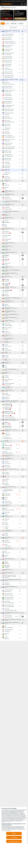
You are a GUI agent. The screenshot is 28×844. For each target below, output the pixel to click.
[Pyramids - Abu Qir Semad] (13, 332)
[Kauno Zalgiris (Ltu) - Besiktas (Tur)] (13, 46)
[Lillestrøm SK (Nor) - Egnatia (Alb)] (13, 50)
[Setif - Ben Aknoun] (13, 184)
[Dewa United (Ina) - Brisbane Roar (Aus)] (13, 594)
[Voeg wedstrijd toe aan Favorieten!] (1, 35)
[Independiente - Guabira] (13, 240)
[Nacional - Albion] (13, 556)
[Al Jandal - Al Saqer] (13, 527)
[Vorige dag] (2, 27)
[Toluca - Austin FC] (13, 423)
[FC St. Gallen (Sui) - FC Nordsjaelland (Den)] (13, 136)
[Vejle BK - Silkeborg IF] (13, 305)
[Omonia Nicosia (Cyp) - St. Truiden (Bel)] (13, 54)
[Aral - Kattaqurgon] (13, 445)
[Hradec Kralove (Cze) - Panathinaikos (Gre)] (13, 110)
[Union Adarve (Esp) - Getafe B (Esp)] (13, 590)
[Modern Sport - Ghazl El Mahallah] (13, 324)
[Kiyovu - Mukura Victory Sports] (13, 509)
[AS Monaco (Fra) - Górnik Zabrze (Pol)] (13, 98)
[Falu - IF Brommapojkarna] (13, 626)
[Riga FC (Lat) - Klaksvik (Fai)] (13, 125)
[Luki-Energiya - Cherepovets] (13, 494)
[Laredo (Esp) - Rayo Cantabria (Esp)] (13, 602)
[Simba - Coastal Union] (13, 545)
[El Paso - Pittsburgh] (13, 563)
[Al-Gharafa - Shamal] (13, 480)
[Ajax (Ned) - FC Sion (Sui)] (13, 132)
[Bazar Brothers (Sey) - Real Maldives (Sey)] (13, 598)
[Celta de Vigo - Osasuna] (13, 173)
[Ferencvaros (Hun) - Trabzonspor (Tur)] (13, 72)
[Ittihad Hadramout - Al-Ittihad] (13, 380)
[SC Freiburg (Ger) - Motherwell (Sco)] (13, 102)
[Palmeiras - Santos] (13, 256)
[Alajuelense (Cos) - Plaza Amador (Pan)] (13, 412)
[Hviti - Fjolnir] (13, 366)
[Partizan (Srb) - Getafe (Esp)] (13, 166)
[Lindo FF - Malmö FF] (13, 638)
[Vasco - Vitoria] (13, 260)
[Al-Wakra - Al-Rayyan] (13, 484)
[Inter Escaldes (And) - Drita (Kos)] (13, 113)
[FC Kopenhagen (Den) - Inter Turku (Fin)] (13, 106)
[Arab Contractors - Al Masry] (13, 328)
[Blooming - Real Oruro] (13, 232)
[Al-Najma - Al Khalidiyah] (13, 221)
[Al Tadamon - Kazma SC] (13, 398)
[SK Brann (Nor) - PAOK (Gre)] (13, 129)
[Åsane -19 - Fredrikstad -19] (13, 434)
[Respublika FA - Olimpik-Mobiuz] (13, 448)
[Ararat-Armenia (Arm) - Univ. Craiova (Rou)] (13, 35)
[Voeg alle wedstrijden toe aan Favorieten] (1, 31)
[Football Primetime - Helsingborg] (13, 630)
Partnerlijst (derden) (6, 830)
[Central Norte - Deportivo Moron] (13, 198)
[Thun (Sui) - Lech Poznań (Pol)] (13, 69)
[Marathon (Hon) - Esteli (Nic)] (13, 409)
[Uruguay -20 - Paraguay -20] (13, 583)
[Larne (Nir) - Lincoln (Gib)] (13, 163)
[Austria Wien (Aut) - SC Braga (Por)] (13, 144)
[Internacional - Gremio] (13, 264)
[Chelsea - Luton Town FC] (13, 345)
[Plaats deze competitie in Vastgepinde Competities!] (10, 181)
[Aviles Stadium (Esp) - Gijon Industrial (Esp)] (13, 606)
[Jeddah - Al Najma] (13, 523)
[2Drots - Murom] (13, 498)
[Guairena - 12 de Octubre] (13, 462)
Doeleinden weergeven (14, 841)
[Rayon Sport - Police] (13, 513)
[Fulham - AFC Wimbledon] (13, 349)
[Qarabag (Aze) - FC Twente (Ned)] (13, 95)
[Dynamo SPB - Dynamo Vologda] (13, 502)
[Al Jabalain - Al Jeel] (13, 520)
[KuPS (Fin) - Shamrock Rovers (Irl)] (13, 83)
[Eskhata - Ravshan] (13, 534)
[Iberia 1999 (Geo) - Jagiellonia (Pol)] (13, 38)
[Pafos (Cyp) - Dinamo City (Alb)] (13, 117)
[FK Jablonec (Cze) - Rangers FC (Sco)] (13, 87)
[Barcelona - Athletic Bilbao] (13, 177)
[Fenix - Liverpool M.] (13, 552)
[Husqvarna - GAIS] (13, 634)
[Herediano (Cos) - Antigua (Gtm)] (13, 405)
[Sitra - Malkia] (13, 225)
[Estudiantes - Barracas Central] (13, 208)
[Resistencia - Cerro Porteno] (13, 466)
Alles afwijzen (14, 837)
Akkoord (14, 833)
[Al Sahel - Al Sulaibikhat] (13, 394)
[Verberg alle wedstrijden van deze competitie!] (25, 31)
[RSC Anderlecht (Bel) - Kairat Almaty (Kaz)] (13, 76)
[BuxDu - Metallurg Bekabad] (13, 452)
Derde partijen (8, 821)
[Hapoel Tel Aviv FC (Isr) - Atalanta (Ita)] (13, 140)
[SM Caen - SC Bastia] (13, 356)
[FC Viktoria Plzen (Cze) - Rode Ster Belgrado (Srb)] (13, 42)
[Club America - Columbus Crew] (13, 427)
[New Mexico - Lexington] (13, 566)
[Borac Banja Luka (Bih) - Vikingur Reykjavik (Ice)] (13, 148)
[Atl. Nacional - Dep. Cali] (13, 291)
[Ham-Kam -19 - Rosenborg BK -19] (13, 438)
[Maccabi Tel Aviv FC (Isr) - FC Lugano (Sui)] (13, 91)
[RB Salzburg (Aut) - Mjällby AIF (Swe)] (13, 57)
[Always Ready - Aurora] (13, 236)
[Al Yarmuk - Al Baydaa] (13, 376)
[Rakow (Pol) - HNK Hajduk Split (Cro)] (13, 121)
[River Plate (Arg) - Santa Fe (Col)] (13, 616)
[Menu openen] (25, 4)
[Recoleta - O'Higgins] (13, 284)
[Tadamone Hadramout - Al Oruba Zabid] (13, 384)
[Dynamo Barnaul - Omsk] (13, 491)
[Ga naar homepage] (8, 4)
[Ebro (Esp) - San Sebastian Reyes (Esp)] (13, 609)
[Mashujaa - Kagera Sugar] (13, 541)
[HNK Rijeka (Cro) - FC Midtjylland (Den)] (13, 155)
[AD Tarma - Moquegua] (13, 473)
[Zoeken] (22, 4)
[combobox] (13, 27)
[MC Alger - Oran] (13, 188)
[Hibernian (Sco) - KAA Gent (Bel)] (13, 159)
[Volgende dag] (25, 27)
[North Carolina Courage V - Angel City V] (13, 577)
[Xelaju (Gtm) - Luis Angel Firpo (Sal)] (13, 416)
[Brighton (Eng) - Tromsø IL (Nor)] (13, 151)
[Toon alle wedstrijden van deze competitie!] (25, 191)
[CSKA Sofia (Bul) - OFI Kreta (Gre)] (13, 65)
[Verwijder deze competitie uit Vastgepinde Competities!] (19, 31)
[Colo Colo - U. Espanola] (13, 280)
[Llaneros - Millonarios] (13, 295)
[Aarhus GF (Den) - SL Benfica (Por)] (13, 61)
